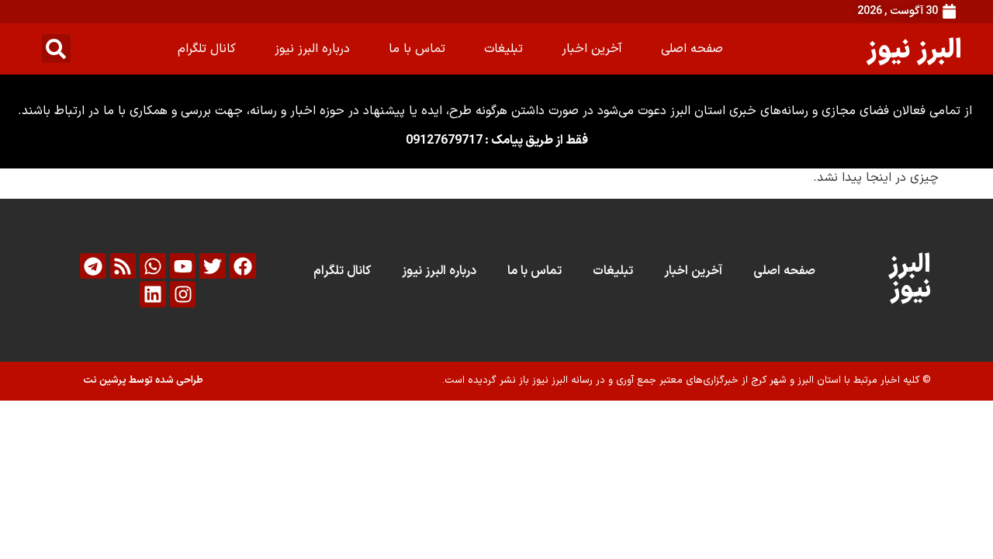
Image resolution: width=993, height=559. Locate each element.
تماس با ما (417, 49)
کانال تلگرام (207, 49)
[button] (56, 48)
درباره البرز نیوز (312, 49)
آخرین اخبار (592, 49)
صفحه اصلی (692, 49)
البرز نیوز (914, 48)
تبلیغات (503, 49)
